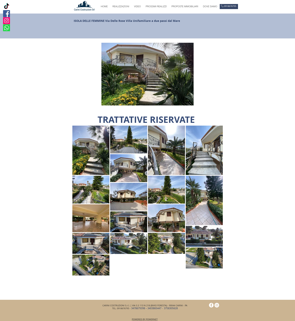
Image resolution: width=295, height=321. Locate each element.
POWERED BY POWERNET (145, 319)
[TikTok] (6, 6)
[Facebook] (6, 13)
